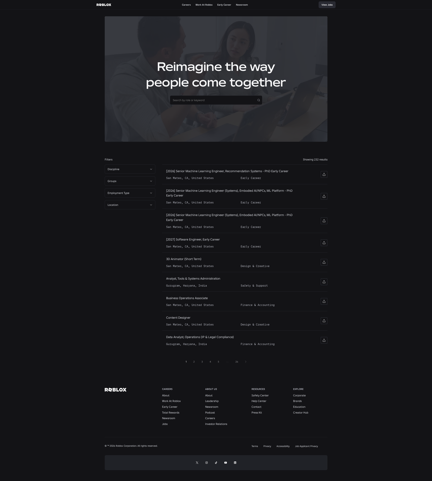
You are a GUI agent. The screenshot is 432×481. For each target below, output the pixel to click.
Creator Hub (300, 412)
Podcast (210, 412)
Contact (256, 406)
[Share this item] (324, 174)
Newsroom (168, 418)
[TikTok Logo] (216, 463)
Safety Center (260, 395)
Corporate (299, 395)
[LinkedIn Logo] (235, 463)
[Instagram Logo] (207, 463)
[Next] (246, 362)
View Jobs (327, 4)
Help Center (259, 401)
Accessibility (283, 446)
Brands (297, 401)
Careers (210, 418)
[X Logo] (197, 463)
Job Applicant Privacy (306, 446)
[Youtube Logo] (226, 463)
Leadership (212, 401)
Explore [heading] (298, 389)
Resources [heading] (258, 389)
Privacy (267, 446)
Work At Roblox (171, 401)
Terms (255, 446)
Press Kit (257, 412)
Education (299, 406)
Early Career (169, 406)
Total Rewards (170, 412)
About (165, 395)
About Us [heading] (211, 389)
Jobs (165, 424)
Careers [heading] (167, 389)
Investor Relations (216, 424)
